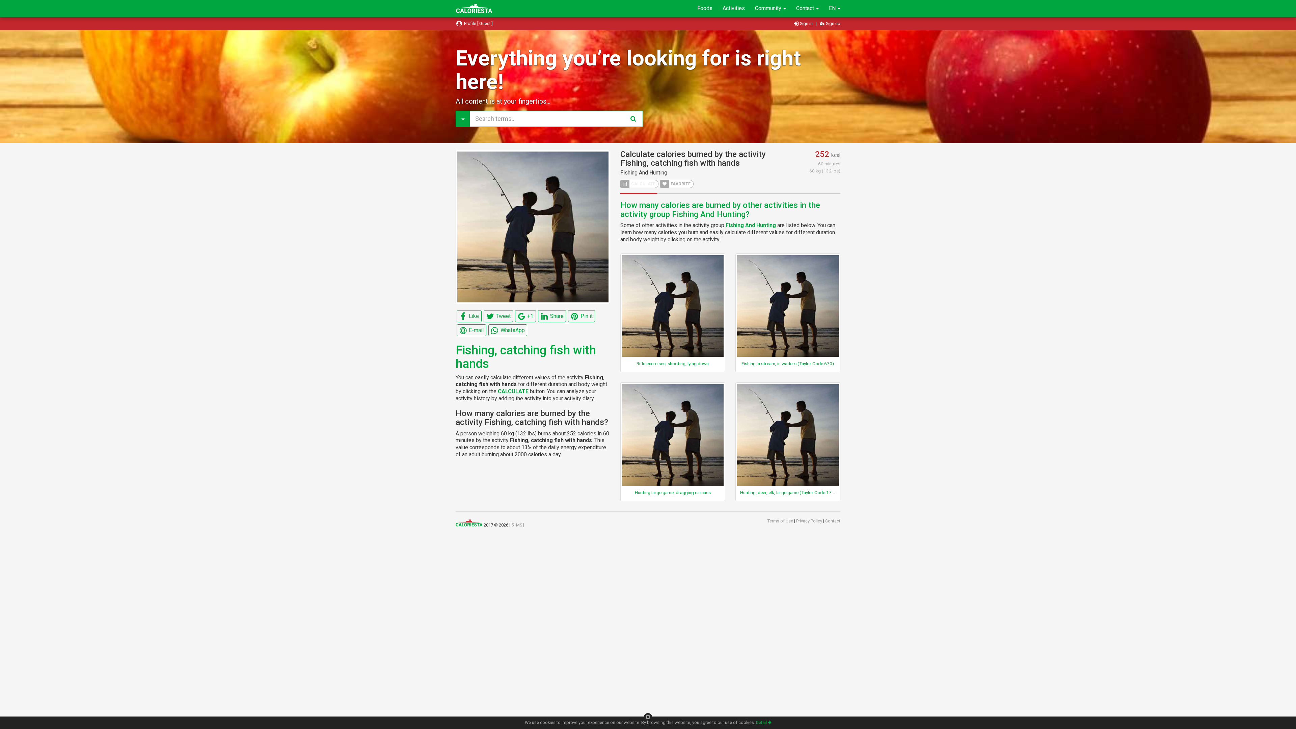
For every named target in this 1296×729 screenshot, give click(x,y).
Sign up (832, 23)
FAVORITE (680, 184)
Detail (762, 722)
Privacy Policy (809, 520)
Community (769, 8)
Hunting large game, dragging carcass (673, 492)
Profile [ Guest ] (478, 23)
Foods (704, 8)
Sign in (806, 23)
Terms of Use (780, 520)
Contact (805, 8)
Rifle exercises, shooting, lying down (673, 363)
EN (833, 8)
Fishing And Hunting (643, 172)
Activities (734, 8)
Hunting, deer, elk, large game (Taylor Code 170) (788, 492)
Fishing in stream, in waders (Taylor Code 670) (787, 363)
